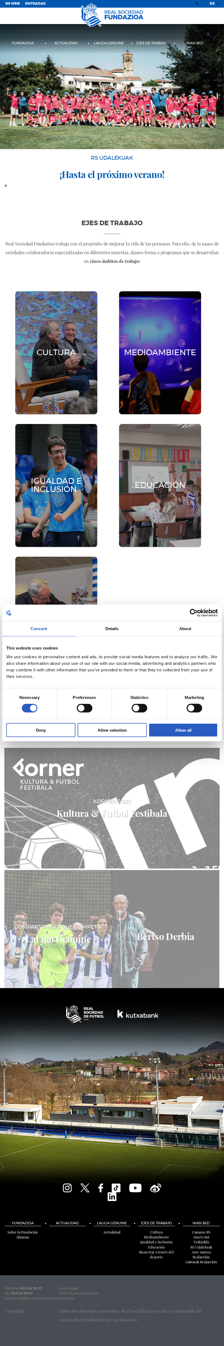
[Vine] (155, 1187)
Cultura (156, 1232)
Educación (156, 1247)
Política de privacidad (78, 1293)
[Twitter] (85, 1187)
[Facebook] (100, 1187)
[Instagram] (67, 1187)
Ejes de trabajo (151, 43)
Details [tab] (112, 628)
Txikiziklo (201, 1242)
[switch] (84, 708)
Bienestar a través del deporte (156, 1254)
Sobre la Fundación (22, 1232)
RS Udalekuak (201, 1247)
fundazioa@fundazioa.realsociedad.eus (39, 1298)
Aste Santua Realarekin (201, 1254)
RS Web (12, 3)
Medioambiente (156, 1237)
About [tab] (185, 628)
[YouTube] (135, 1187)
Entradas (35, 3)
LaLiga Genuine (109, 43)
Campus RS (201, 1232)
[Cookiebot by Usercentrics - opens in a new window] (194, 613)
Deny (41, 730)
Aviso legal (68, 1288)
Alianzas (22, 1237)
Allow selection (112, 730)
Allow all (183, 730)
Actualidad (65, 43)
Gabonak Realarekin (201, 1261)
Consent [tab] (39, 628)
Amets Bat (201, 1237)
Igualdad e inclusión (156, 1242)
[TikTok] (116, 1187)
